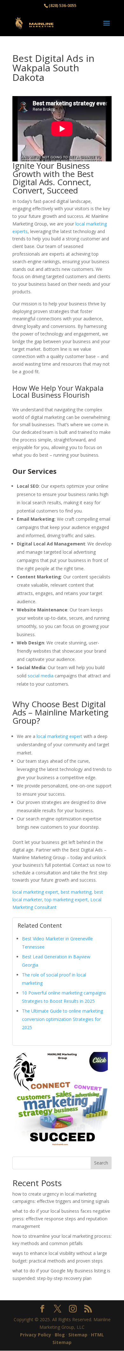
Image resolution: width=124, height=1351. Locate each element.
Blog (60, 1335)
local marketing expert (59, 736)
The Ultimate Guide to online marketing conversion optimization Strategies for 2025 (62, 1019)
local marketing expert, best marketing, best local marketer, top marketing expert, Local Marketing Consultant (57, 899)
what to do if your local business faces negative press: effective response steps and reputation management (61, 1218)
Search (101, 1163)
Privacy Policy (35, 1335)
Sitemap (77, 1335)
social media (40, 676)
